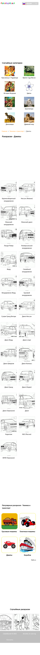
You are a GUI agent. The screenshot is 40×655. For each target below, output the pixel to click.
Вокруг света (6, 12)
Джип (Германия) (9, 411)
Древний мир (29, 124)
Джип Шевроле (8, 364)
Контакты (10, 640)
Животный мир (7, 20)
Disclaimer (13, 646)
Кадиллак (8, 434)
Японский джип (26, 222)
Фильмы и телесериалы (10, 50)
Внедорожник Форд (9, 293)
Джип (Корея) (27, 387)
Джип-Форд (9, 340)
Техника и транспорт (9, 8)
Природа (5, 54)
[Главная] (8, 2)
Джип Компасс (27, 364)
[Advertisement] (20, 159)
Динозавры (10, 124)
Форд (9, 269)
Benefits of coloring (29, 634)
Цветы (29, 93)
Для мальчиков (7, 37)
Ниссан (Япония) (27, 198)
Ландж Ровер (8, 246)
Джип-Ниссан (27, 316)
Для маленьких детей (9, 41)
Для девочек (6, 29)
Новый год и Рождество (10, 45)
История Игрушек (10, 93)
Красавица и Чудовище (10, 78)
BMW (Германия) (9, 458)
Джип (27, 411)
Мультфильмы (7, 24)
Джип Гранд (9, 387)
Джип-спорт (27, 340)
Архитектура (6, 16)
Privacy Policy (9, 652)
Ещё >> (33, 560)
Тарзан (9, 109)
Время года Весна (29, 78)
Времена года (7, 33)
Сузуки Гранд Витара (8, 316)
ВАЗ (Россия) (26, 434)
